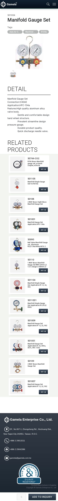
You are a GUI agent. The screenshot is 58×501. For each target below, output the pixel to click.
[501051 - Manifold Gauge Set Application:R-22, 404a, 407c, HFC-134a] (17, 346)
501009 (31, 320)
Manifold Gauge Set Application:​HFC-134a (36, 223)
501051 (31, 340)
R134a (44, 32)
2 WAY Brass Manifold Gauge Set (36, 365)
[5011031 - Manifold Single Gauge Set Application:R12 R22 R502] (17, 305)
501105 (31, 178)
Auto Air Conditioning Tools (16, 32)
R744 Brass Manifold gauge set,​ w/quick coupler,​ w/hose (36, 163)
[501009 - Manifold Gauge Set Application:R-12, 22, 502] (17, 326)
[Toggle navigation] (54, 4)
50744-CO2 (33, 158)
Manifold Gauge (31, 32)
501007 (31, 381)
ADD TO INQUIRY (42, 496)
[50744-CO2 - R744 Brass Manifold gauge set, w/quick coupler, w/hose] (17, 164)
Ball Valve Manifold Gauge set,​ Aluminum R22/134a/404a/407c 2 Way (38, 244)
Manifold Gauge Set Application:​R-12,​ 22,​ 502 (37, 324)
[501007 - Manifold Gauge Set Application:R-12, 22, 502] (17, 386)
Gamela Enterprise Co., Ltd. (31, 419)
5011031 (32, 300)
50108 (31, 199)
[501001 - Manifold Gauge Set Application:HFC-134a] (17, 224)
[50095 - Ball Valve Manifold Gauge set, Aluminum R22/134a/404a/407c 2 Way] (17, 245)
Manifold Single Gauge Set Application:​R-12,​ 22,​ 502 (37, 285)
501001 (31, 219)
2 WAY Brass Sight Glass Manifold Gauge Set (37, 203)
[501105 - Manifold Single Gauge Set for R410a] (17, 184)
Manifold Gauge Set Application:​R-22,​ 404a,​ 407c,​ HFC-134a (37, 346)
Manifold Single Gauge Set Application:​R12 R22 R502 (37, 305)
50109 (31, 361)
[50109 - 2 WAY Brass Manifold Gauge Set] (17, 366)
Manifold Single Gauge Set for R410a (36, 183)
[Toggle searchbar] (48, 4)
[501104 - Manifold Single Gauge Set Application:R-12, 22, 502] (17, 285)
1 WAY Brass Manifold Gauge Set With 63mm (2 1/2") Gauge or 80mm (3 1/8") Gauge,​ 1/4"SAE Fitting (37, 265)
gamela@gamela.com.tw (20, 458)
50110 (31, 259)
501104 (31, 280)
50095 (31, 239)
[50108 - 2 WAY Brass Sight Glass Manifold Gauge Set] (17, 204)
